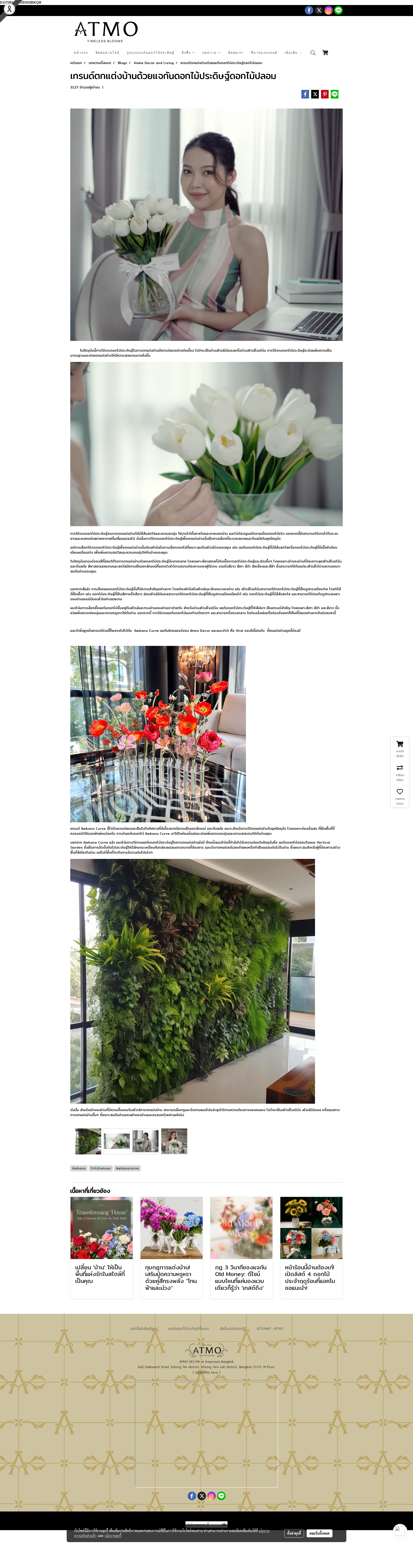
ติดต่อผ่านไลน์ (108, 53)
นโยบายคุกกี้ (113, 1535)
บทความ (210, 53)
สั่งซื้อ (187, 53)
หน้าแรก (81, 53)
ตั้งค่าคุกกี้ (294, 1533)
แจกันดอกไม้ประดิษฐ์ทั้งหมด (188, 1328)
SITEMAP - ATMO (269, 1328)
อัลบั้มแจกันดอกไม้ (232, 1328)
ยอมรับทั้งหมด (320, 1533)
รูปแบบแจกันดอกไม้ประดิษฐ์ (150, 53)
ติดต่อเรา (236, 53)
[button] (313, 52)
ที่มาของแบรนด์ (264, 53)
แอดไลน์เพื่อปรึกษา (143, 1328)
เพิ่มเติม (292, 53)
